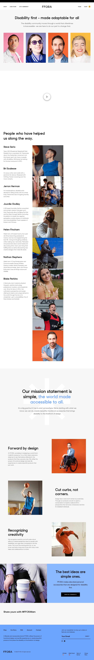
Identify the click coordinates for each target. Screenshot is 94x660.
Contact (38, 630)
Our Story (13, 6)
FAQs (79, 6)
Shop (5, 6)
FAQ (21, 630)
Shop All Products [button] (70, 594)
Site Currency (23, 6)
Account (29, 630)
